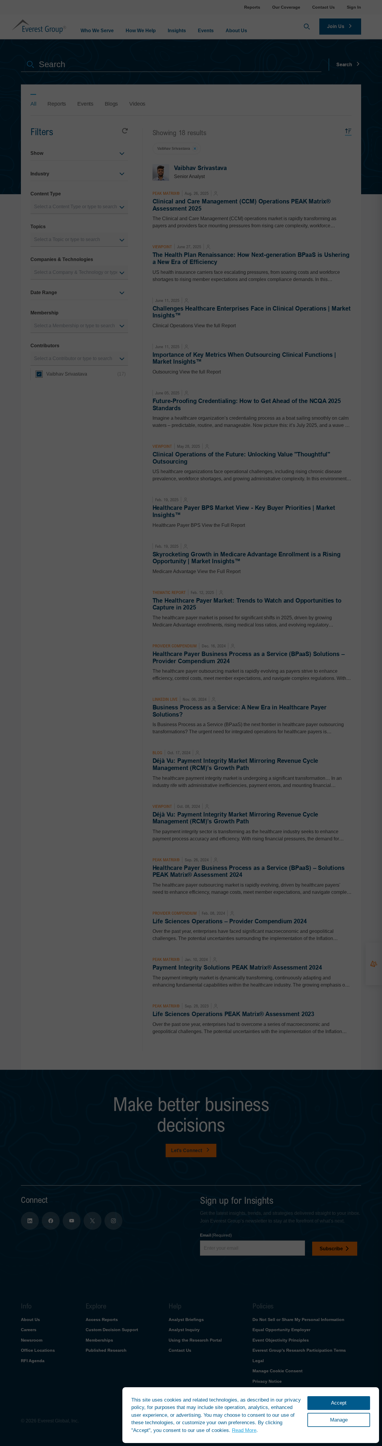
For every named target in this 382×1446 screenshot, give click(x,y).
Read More (244, 1430)
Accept (338, 1403)
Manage (339, 1420)
